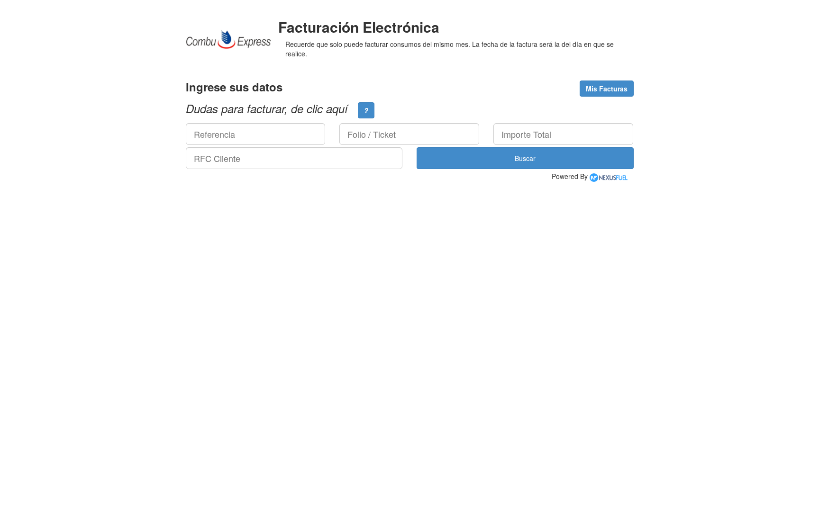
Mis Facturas (607, 88)
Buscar (525, 158)
